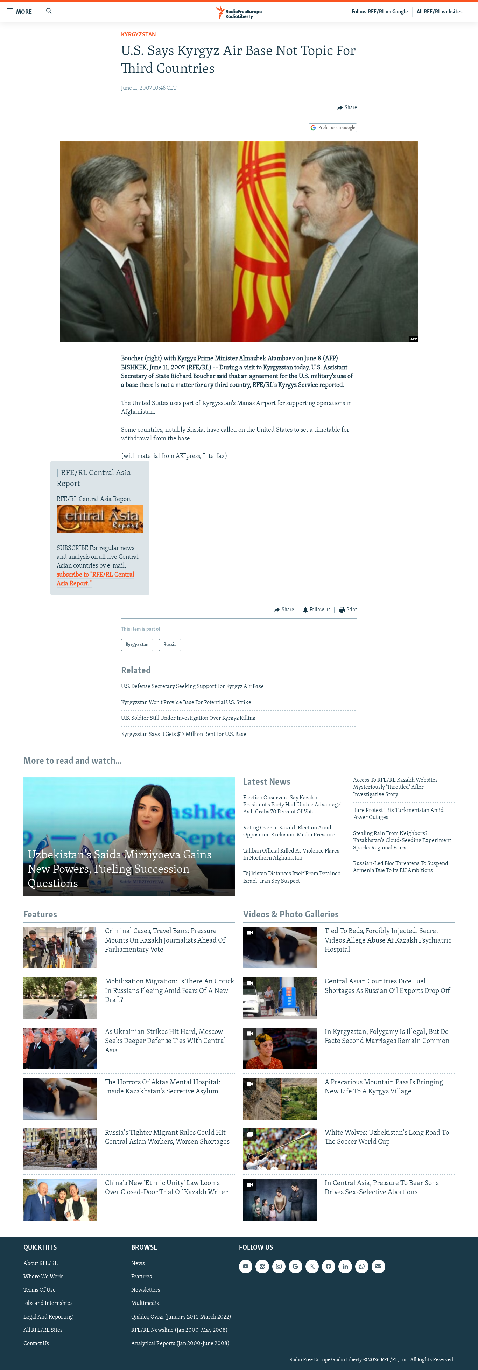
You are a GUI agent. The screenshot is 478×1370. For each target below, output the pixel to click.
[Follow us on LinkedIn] (345, 1266)
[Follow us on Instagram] (279, 1266)
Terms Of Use (39, 1290)
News (138, 1263)
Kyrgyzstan (138, 35)
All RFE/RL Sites (43, 1330)
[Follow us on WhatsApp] (361, 1266)
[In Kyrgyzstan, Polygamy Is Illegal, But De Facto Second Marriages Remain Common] (280, 1048)
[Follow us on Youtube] (245, 1266)
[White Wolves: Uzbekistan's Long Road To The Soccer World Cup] (280, 1149)
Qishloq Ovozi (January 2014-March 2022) (181, 1317)
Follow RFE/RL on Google (380, 12)
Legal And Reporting (48, 1317)
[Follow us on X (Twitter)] (312, 1266)
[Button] (347, 107)
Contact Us (36, 1344)
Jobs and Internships (48, 1303)
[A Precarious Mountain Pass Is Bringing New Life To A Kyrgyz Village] (280, 1099)
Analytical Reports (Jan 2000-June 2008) (180, 1344)
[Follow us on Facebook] (328, 1266)
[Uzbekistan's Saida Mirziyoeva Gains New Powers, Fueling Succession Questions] (129, 836)
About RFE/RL (40, 1263)
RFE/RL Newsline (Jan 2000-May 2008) (179, 1330)
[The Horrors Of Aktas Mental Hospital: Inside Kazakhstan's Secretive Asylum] (60, 1099)
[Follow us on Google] (295, 1266)
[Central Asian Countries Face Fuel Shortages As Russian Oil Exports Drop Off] (280, 998)
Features (141, 1277)
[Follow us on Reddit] (262, 1266)
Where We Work (43, 1277)
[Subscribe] (378, 1266)
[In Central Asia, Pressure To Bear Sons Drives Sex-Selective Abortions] (280, 1200)
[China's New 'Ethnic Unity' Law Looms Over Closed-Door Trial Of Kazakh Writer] (60, 1200)
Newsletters (145, 1290)
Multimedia (145, 1303)
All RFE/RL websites (440, 12)
